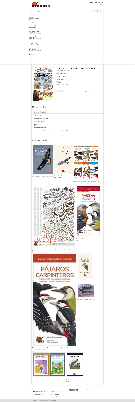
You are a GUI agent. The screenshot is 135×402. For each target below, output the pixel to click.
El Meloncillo (69, 378)
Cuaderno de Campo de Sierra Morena (86, 299)
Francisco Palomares (70, 379)
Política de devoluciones (55, 393)
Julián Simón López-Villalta (82, 280)
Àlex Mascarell (35, 250)
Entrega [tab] (44, 112)
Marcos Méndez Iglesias (37, 379)
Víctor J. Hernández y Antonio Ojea (63, 70)
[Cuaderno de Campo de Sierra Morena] (86, 290)
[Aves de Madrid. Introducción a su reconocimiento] (88, 210)
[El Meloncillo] (75, 364)
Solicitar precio (61, 90)
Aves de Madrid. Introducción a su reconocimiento (88, 237)
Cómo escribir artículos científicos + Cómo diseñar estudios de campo (49, 378)
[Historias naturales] (85, 265)
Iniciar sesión (70, 1)
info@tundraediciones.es (40, 391)
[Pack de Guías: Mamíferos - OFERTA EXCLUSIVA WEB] (86, 162)
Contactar (82, 1)
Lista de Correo (96, 1)
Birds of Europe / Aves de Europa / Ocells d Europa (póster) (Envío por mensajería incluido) (54, 248)
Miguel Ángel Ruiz (57, 177)
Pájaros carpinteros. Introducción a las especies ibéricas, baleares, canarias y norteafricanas (54, 347)
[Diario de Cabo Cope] (63, 159)
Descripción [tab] (36, 112)
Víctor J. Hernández (77, 182)
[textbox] (68, 12)
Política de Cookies (54, 396)
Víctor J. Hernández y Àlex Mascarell (83, 238)
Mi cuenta (76, 1)
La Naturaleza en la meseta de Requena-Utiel (43, 176)
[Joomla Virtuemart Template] (70, 390)
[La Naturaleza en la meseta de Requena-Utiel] (43, 159)
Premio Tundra (100, 2)
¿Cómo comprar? (88, 1)
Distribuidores (93, 2)
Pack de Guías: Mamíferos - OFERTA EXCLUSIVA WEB (86, 181)
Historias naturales (81, 279)
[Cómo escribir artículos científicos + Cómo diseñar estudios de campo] (49, 364)
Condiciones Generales (55, 391)
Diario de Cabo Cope (59, 175)
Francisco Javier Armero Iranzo (38, 177)
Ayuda (101, 1)
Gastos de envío (54, 390)
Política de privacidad (55, 394)
